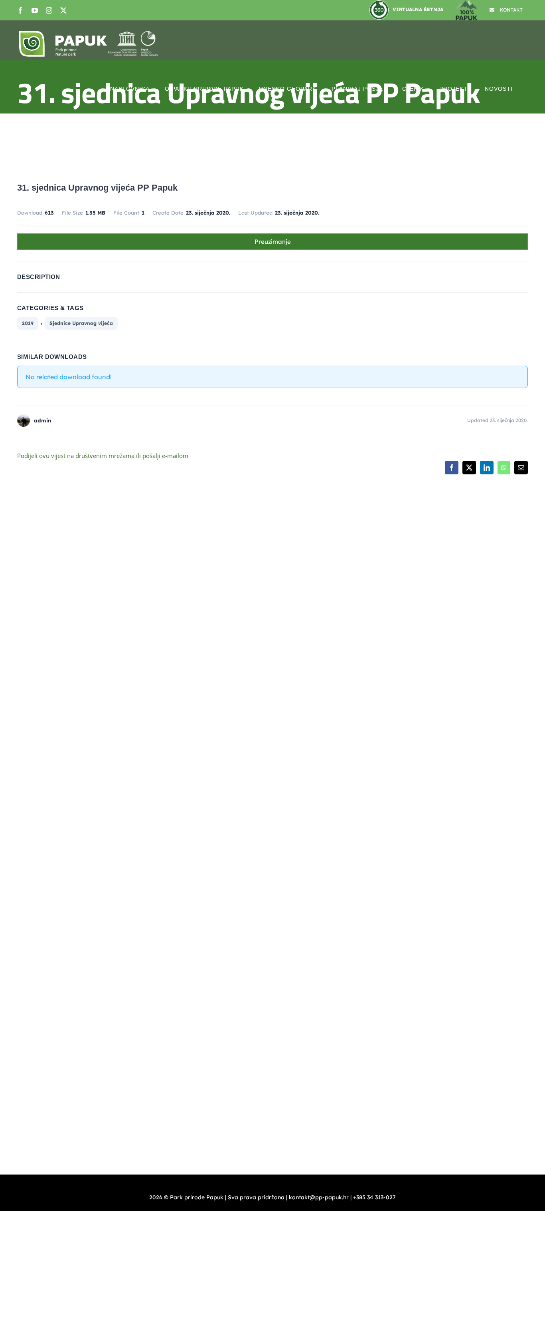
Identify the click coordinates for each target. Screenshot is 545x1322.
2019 (28, 323)
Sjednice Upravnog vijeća (81, 323)
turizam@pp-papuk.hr (448, 733)
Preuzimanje (273, 241)
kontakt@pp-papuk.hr (326, 660)
